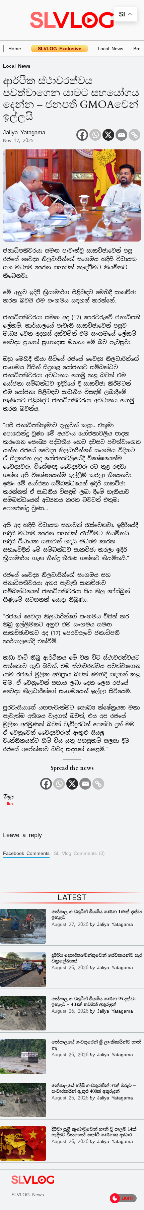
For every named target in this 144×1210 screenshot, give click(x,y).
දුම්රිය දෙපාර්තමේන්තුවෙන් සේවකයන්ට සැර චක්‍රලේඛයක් (97, 958)
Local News (16, 66)
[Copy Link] (134, 135)
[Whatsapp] (95, 135)
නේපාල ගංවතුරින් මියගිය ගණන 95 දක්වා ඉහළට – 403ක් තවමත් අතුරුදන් (94, 1002)
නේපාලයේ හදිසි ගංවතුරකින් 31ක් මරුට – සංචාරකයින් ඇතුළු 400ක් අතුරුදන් (94, 1088)
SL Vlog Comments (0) (79, 853)
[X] (108, 135)
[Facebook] (82, 135)
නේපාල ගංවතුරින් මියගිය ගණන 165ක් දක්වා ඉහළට (97, 915)
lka (10, 803)
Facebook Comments (26, 853)
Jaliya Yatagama (24, 132)
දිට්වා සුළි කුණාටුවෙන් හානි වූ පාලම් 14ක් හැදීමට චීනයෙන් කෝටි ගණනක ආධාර (94, 1132)
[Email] (121, 135)
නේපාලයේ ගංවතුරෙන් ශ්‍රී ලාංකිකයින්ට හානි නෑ (96, 1045)
